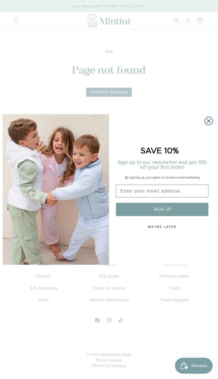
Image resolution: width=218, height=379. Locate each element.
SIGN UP (162, 209)
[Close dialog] (209, 121)
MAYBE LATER (162, 226)
